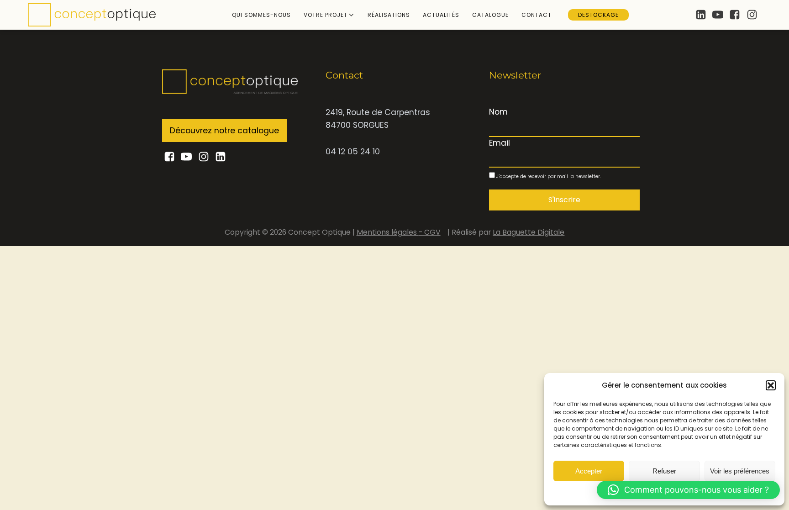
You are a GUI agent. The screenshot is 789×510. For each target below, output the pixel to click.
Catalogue (490, 15)
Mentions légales (388, 232)
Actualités (441, 15)
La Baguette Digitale (528, 232)
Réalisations (389, 15)
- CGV (430, 232)
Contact (536, 15)
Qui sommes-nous (261, 15)
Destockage (598, 15)
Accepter (588, 471)
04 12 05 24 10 (353, 151)
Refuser (664, 471)
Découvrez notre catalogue (224, 130)
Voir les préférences (739, 471)
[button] (770, 385)
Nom (498, 111)
